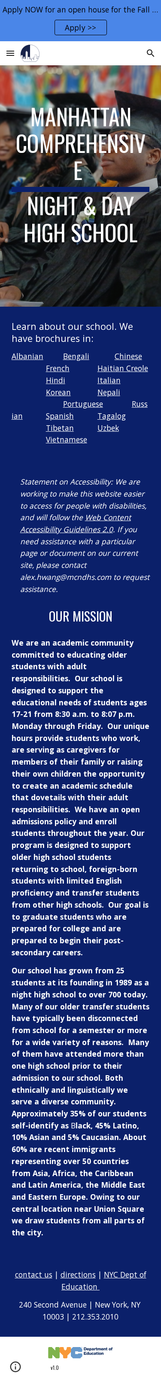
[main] (80, 186)
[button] (10, 53)
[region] (80, 20)
